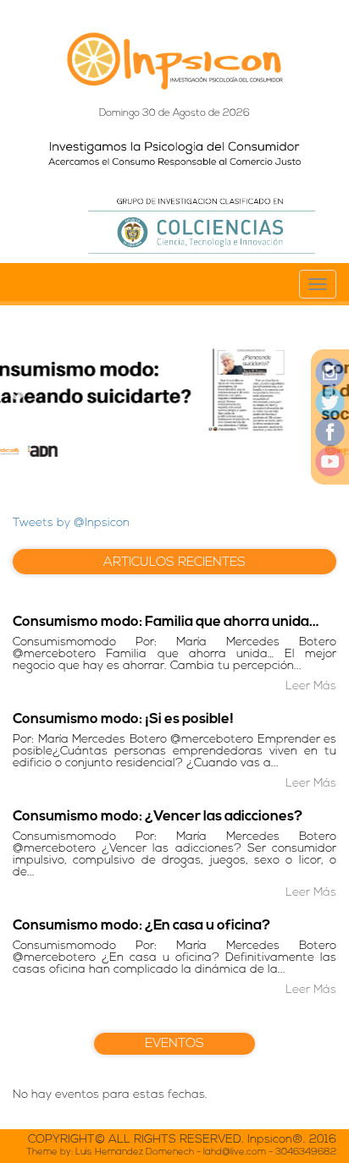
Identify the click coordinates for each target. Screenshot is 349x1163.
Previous (16, 393)
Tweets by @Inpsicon (71, 523)
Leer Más (310, 686)
